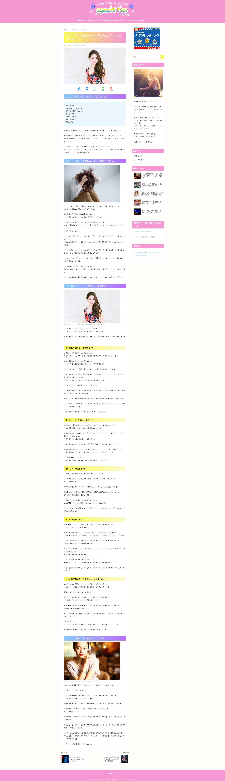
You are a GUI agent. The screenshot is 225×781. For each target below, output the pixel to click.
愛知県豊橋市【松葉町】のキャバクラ (113, 20)
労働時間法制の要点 (140, 255)
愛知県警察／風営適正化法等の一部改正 (147, 253)
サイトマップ (138, 160)
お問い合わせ (138, 156)
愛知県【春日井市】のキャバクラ (137, 20)
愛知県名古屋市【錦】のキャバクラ (88, 20)
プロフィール (141, 142)
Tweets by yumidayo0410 (142, 231)
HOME (113, 773)
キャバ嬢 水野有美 (141, 237)
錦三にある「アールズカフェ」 (74, 149)
